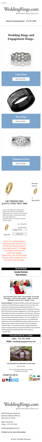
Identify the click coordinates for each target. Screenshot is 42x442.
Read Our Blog (21, 366)
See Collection (20, 79)
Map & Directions (7, 422)
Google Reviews (21, 272)
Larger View (7, 234)
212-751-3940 (31, 21)
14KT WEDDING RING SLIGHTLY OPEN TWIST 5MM (14, 202)
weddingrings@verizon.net (24, 341)
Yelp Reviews (21, 275)
